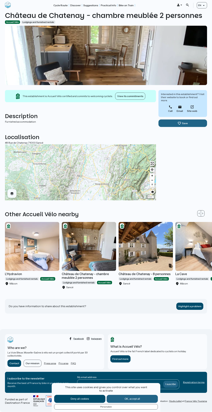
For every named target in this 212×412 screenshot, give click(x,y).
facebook (79, 338)
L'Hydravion (13, 274)
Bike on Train (126, 5)
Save (185, 123)
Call (170, 110)
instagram (96, 338)
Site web (192, 110)
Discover (75, 5)
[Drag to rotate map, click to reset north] (152, 184)
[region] (80, 172)
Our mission (32, 363)
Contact (14, 363)
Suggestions (90, 5)
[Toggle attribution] (152, 192)
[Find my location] (152, 169)
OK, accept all (132, 399)
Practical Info (108, 5)
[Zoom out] (152, 180)
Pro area (63, 363)
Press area (50, 363)
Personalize (106, 406)
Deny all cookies (80, 399)
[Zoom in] (152, 175)
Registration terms (194, 382)
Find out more (120, 358)
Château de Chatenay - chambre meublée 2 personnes (85, 276)
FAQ (73, 363)
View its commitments (130, 96)
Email (180, 110)
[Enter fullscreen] (152, 163)
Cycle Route (60, 5)
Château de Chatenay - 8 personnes (145, 274)
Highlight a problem (189, 306)
